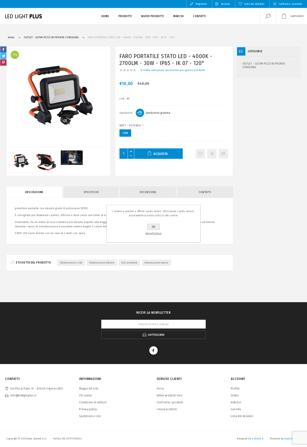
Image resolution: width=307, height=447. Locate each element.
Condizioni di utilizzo (93, 402)
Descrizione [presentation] (34, 192)
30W (125, 133)
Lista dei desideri (242, 416)
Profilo (235, 388)
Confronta (212, 153)
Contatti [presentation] (205, 192)
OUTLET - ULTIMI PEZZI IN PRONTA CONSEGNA (263, 65)
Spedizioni (126, 112)
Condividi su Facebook (3, 49)
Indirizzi (236, 402)
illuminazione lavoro (156, 262)
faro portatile (129, 262)
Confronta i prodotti (290, 4)
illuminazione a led (71, 262)
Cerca (160, 388)
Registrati (201, 4)
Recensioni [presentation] (148, 192)
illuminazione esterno (102, 262)
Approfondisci (153, 233)
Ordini (235, 395)
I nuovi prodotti (167, 409)
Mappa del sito (88, 388)
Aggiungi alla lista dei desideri (200, 153)
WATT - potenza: (130, 125)
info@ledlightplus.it (23, 395)
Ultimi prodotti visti (170, 395)
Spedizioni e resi (90, 416)
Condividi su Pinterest (3, 62)
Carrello (236, 409)
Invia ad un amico (223, 153)
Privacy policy (88, 409)
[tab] (34, 192)
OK (153, 227)
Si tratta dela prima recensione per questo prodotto (172, 70)
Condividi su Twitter (3, 56)
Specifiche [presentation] (91, 192)
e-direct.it (258, 438)
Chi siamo (85, 395)
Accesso (225, 4)
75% (15, 54)
